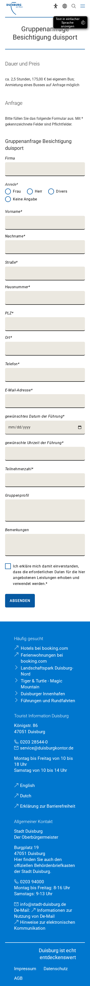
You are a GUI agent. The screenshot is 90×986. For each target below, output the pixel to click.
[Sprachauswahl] (64, 6)
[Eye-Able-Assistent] (55, 6)
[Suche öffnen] (73, 6)
